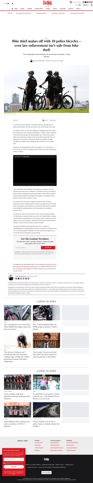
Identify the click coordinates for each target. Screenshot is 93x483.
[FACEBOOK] (16, 279)
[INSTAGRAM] (21, 279)
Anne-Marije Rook (39, 60)
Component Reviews (71, 447)
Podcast (70, 8)
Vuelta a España (39, 447)
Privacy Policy (18, 472)
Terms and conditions (48, 464)
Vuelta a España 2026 (41, 13)
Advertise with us (32, 467)
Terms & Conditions (12, 473)
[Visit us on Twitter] (85, 2)
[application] (35, 170)
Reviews (29, 8)
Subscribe (85, 5)
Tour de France (39, 442)
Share (16, 120)
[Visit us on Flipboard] (92, 2)
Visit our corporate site (65, 478)
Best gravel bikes (55, 445)
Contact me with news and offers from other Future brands (14, 463)
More (78, 8)
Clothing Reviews (71, 450)
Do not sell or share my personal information (52, 467)
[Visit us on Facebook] (87, 2)
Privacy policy (60, 464)
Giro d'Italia (38, 445)
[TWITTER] (19, 279)
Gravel (55, 8)
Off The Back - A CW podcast (58, 13)
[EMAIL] (29, 279)
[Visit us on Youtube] (90, 2)
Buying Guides (39, 8)
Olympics (37, 450)
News (16, 8)
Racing (22, 8)
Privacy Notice (18, 252)
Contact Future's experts (33, 464)
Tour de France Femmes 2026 (77, 13)
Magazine (62, 8)
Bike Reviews (70, 445)
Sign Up (13, 467)
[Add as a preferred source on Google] (46, 472)
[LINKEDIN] (24, 279)
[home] (12, 8)
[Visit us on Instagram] (83, 2)
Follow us (46, 120)
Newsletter (54, 120)
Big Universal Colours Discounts (23, 13)
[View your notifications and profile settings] (12, 3)
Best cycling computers (56, 450)
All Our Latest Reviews (72, 442)
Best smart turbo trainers (57, 447)
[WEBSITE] (26, 279)
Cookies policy (69, 464)
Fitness (48, 8)
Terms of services (32, 251)
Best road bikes (55, 442)
